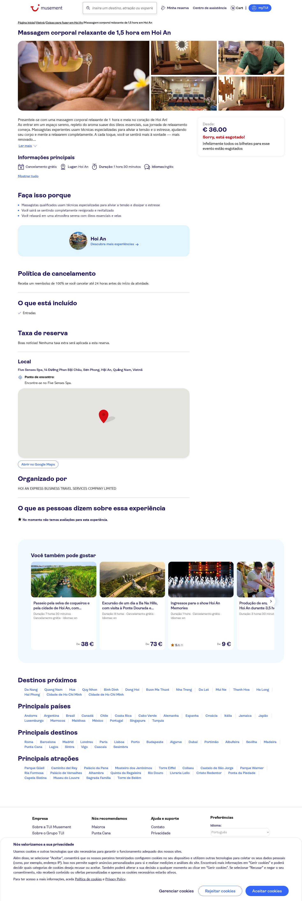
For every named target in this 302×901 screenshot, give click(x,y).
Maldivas (78, 721)
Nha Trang (184, 690)
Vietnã (40, 22)
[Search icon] (88, 8)
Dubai (193, 742)
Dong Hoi (132, 690)
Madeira (270, 742)
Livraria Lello (180, 773)
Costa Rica (123, 716)
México (97, 721)
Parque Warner (252, 768)
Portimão (211, 742)
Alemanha (171, 716)
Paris (103, 742)
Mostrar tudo (28, 176)
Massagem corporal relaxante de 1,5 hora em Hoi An (118, 22)
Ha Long (262, 690)
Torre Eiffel (167, 768)
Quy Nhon (89, 690)
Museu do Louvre (66, 778)
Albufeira (232, 742)
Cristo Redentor (208, 773)
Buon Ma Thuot (157, 690)
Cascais (101, 747)
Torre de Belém (129, 778)
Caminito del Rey (64, 768)
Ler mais (25, 145)
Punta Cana (33, 747)
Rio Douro (155, 773)
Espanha (192, 716)
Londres (86, 742)
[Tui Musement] (50, 7)
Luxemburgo (34, 721)
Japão (263, 716)
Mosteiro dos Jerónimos (133, 768)
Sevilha (251, 742)
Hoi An (98, 239)
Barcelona (48, 742)
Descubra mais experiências (112, 244)
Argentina (51, 716)
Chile (104, 716)
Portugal (116, 721)
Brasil (70, 716)
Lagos (53, 747)
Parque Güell (34, 768)
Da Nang (31, 690)
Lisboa (119, 742)
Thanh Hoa (241, 690)
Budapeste (154, 742)
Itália (228, 716)
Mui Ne (221, 690)
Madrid (68, 742)
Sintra (69, 747)
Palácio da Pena (96, 768)
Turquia (158, 721)
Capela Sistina (35, 778)
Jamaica (245, 716)
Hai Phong (32, 694)
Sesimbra (120, 747)
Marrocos (57, 721)
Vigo (84, 747)
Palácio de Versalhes (66, 773)
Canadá (87, 716)
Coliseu (188, 768)
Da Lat (204, 690)
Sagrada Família (98, 778)
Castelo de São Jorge (217, 768)
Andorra (30, 716)
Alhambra (96, 773)
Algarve (176, 742)
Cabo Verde (147, 716)
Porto (135, 742)
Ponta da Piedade (241, 773)
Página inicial (26, 22)
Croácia (211, 716)
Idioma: (215, 825)
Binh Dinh (111, 690)
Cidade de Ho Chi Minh (64, 694)
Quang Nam (53, 690)
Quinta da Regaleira (126, 773)
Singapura (137, 721)
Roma (28, 742)
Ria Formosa (34, 773)
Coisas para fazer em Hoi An (64, 22)
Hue (72, 690)
